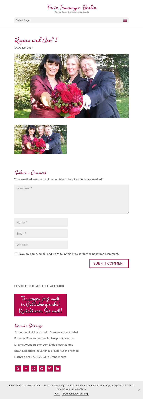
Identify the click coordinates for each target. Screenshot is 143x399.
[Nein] (138, 390)
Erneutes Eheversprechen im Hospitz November (44, 338)
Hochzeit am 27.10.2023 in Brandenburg (40, 357)
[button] (18, 368)
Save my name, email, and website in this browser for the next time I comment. (68, 254)
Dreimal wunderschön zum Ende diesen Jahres (43, 345)
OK (57, 393)
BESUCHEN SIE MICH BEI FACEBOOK (39, 286)
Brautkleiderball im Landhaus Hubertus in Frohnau (46, 351)
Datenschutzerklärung (75, 393)
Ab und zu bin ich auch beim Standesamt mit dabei (46, 332)
